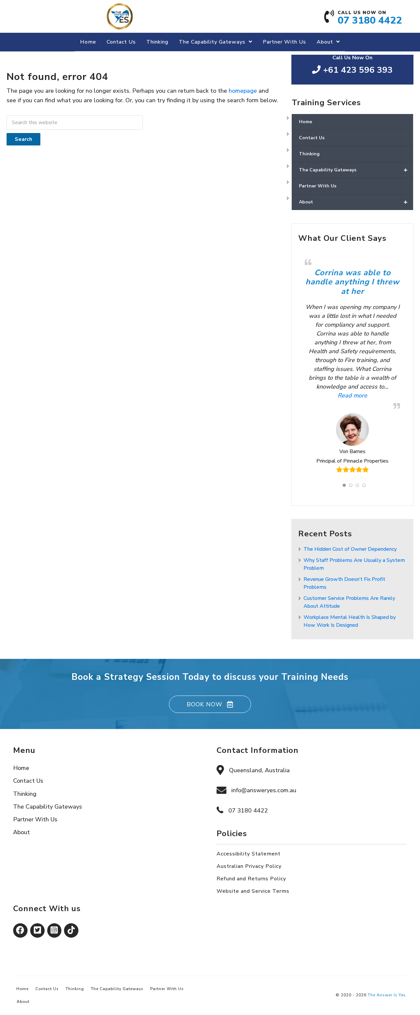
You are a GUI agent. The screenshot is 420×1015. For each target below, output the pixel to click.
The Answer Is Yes (387, 995)
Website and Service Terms (253, 891)
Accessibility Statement (249, 853)
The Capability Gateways (353, 169)
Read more (336, 395)
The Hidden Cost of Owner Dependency (350, 549)
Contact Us (312, 138)
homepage (243, 91)
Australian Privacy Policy (249, 866)
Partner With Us (317, 186)
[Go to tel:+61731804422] (368, 19)
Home (305, 122)
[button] (210, 704)
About (353, 202)
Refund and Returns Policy (251, 878)
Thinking (309, 154)
